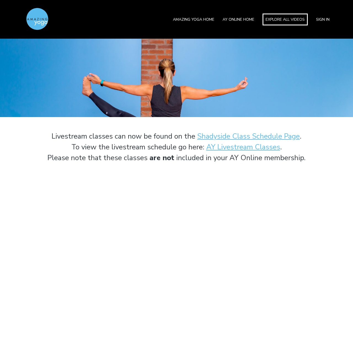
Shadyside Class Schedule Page (248, 136)
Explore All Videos (285, 19)
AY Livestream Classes (243, 147)
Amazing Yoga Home (193, 19)
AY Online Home (238, 19)
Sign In (323, 19)
